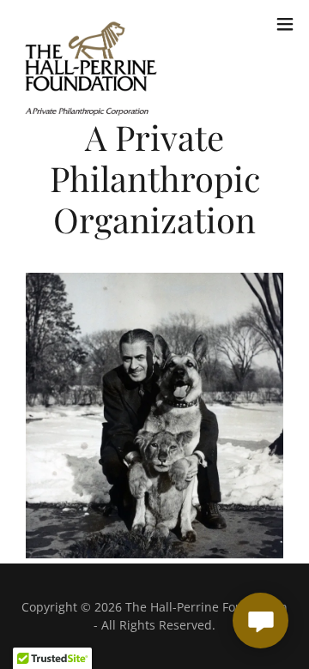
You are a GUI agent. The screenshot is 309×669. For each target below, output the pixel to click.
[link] (91, 24)
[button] (285, 24)
